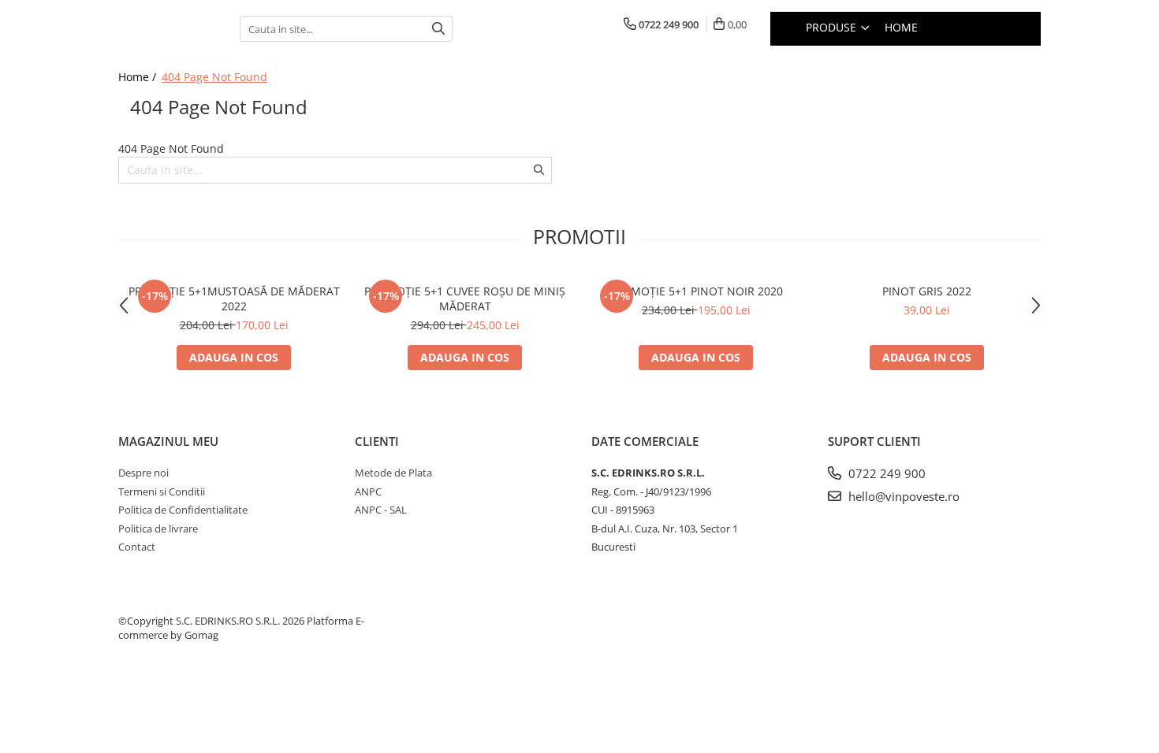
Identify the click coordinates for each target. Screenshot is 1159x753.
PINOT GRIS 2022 (926, 291)
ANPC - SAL (381, 510)
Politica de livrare (158, 528)
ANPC (368, 491)
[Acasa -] (167, 29)
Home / (138, 76)
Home (901, 27)
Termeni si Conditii (161, 491)
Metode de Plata (393, 473)
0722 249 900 (885, 473)
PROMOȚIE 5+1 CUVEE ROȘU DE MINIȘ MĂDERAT (464, 298)
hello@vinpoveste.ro (902, 496)
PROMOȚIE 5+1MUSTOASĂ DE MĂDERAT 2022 (234, 298)
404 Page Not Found (214, 76)
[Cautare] (438, 29)
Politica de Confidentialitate (183, 510)
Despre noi (143, 473)
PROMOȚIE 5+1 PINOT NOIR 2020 (696, 291)
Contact (136, 547)
